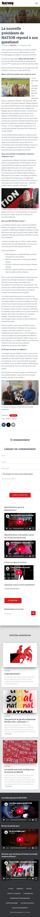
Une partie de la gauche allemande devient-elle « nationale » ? (19, 720)
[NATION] (8, 3)
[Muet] (30, 529)
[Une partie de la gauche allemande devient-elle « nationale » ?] (20, 701)
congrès (8, 418)
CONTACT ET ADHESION (13, 893)
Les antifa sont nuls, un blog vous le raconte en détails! (19, 770)
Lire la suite (8, 734)
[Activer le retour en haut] (36, 913)
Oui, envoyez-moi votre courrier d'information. (18, 474)
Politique (13, 415)
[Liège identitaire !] (20, 655)
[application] (20, 522)
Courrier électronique (12, 589)
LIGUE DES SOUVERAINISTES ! (20, 908)
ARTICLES (29, 888)
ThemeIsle (27, 912)
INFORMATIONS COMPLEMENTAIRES (20, 898)
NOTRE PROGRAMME (12, 903)
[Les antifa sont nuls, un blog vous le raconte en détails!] (20, 751)
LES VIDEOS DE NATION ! (27, 903)
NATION (14, 418)
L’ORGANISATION (28, 893)
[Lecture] (7, 529)
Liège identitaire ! (12, 674)
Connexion (19, 888)
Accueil (10, 888)
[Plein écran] (33, 529)
